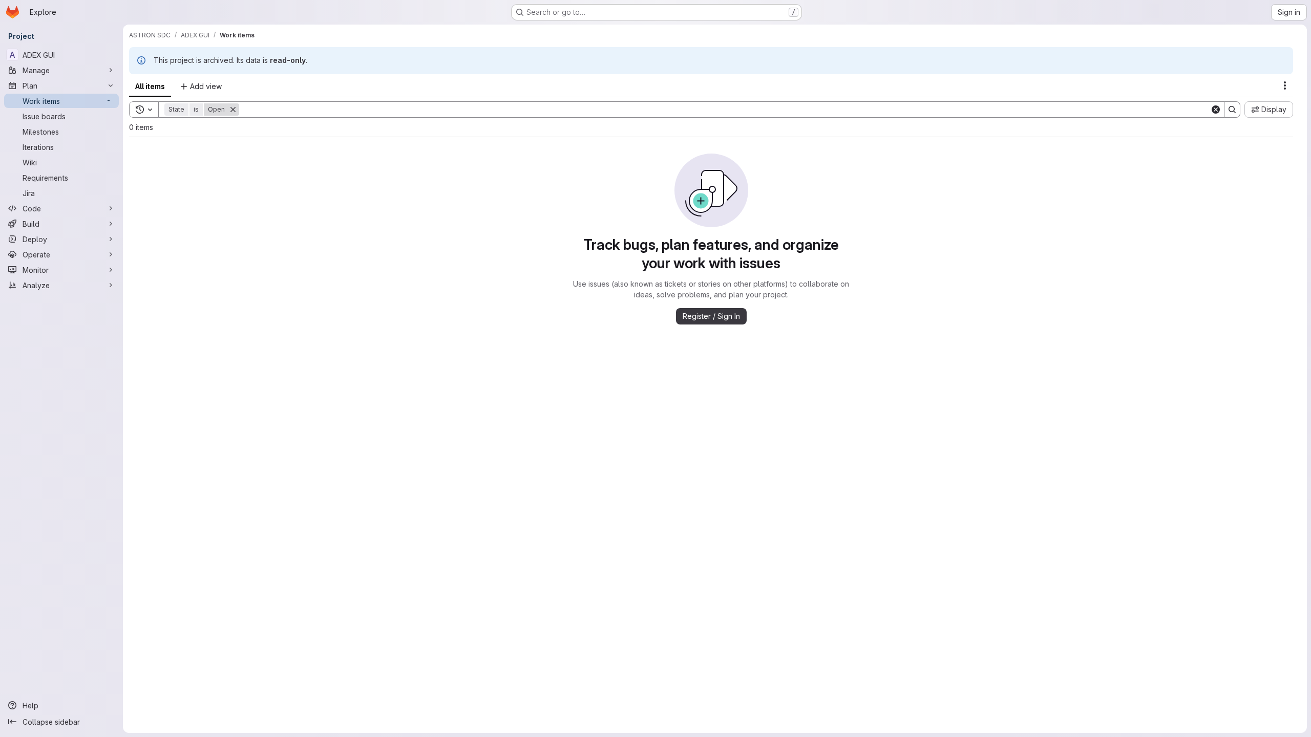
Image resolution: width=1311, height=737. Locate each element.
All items (150, 86)
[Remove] (233, 109)
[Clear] (1216, 109)
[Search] (1232, 109)
